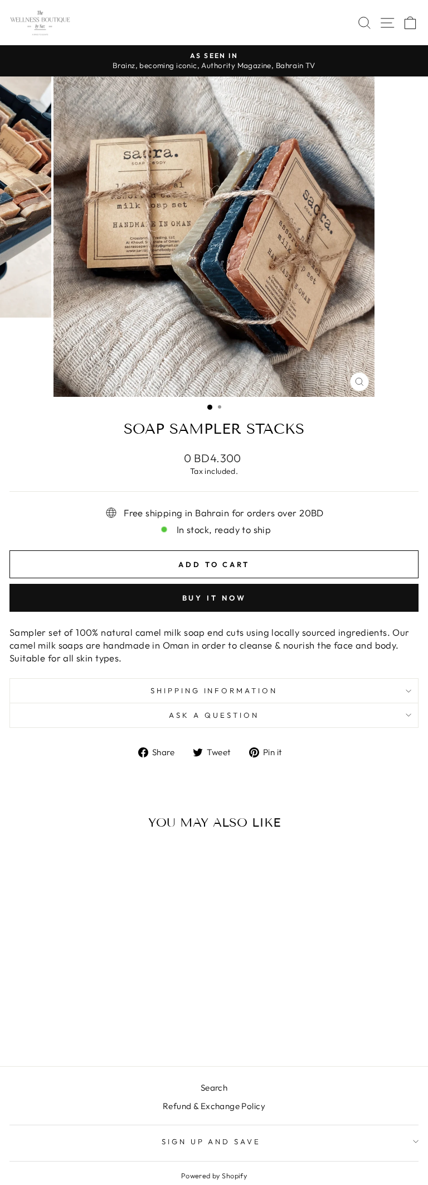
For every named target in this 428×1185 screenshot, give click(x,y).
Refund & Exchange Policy (214, 1106)
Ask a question (214, 715)
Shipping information (214, 690)
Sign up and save (211, 1141)
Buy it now (214, 597)
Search (214, 1087)
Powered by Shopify (214, 1175)
